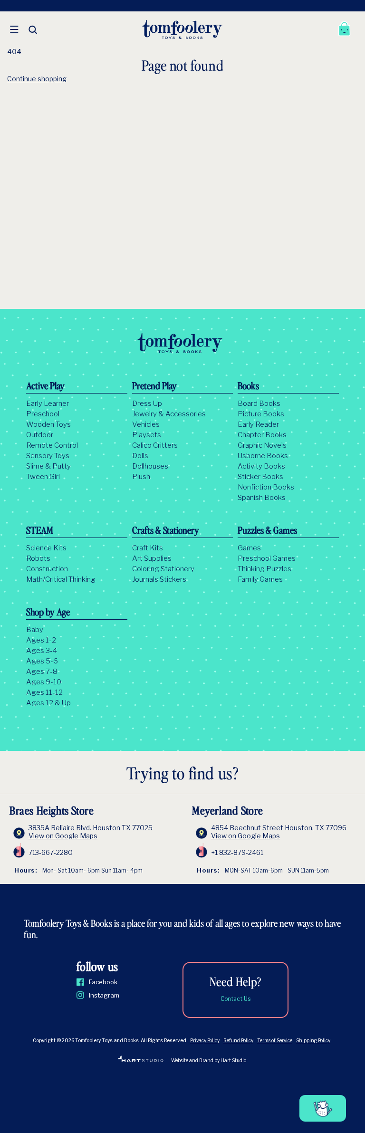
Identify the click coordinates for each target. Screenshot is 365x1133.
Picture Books (261, 414)
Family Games (260, 579)
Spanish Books (262, 497)
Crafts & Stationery (165, 531)
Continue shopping (37, 79)
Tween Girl (43, 476)
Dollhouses (150, 466)
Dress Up (147, 403)
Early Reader (258, 424)
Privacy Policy (205, 1040)
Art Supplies (152, 558)
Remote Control (52, 445)
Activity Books (261, 466)
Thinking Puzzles (264, 569)
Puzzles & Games (267, 531)
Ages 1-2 (41, 640)
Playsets (146, 435)
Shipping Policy (313, 1040)
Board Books (259, 403)
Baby (34, 630)
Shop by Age (48, 613)
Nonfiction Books (266, 487)
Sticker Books (260, 476)
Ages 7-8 (42, 671)
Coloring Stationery (163, 569)
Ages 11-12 (44, 692)
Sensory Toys (47, 456)
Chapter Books (262, 435)
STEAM (39, 531)
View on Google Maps (63, 836)
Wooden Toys (48, 424)
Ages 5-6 (42, 661)
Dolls (140, 456)
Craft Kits (147, 548)
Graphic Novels (262, 445)
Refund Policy (238, 1040)
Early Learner (47, 403)
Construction (47, 569)
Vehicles (146, 424)
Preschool (42, 414)
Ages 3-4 (41, 650)
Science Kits (46, 548)
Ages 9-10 (43, 682)
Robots (38, 558)
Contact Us (235, 998)
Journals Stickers (159, 579)
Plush (141, 476)
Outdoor (39, 435)
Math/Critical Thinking (61, 579)
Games (249, 548)
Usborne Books (263, 456)
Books (248, 387)
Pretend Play (154, 387)
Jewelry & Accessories (169, 414)
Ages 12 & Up (48, 703)
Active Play (45, 387)
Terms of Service (274, 1040)
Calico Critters (155, 445)
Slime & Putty (48, 466)
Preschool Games (267, 558)
